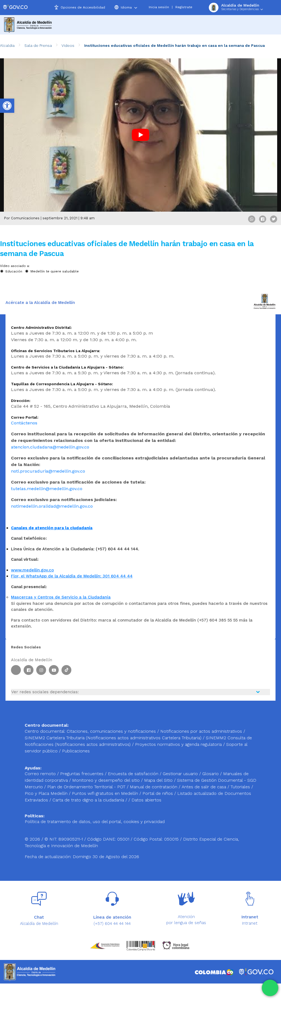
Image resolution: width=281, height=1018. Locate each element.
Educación (13, 271)
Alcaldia (7, 45)
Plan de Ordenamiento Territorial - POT (87, 786)
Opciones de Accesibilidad (83, 7)
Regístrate (183, 7)
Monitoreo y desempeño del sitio (106, 780)
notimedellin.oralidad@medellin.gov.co (52, 506)
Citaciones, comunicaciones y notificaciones (111, 731)
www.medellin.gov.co (32, 570)
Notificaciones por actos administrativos (201, 731)
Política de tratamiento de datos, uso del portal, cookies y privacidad (95, 821)
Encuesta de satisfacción (134, 773)
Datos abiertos (146, 800)
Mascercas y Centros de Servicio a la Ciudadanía (61, 597)
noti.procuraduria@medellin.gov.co (48, 471)
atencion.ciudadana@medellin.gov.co (50, 447)
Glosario (211, 773)
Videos (67, 45)
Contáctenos (24, 422)
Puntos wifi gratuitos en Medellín (105, 793)
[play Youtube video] (140, 135)
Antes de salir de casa (204, 786)
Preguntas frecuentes (82, 773)
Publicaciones (76, 751)
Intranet (249, 923)
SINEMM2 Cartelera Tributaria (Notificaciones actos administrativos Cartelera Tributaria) (113, 737)
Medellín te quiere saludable (54, 271)
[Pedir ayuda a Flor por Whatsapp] (270, 988)
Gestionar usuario (181, 773)
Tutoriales (241, 786)
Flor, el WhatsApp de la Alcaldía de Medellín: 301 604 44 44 (72, 576)
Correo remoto (41, 773)
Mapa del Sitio (159, 780)
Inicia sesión (159, 7)
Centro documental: (45, 731)
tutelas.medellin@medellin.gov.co (46, 488)
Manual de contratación (154, 786)
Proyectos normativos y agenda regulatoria (178, 744)
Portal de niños (158, 793)
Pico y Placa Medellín (47, 793)
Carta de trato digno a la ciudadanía (88, 800)
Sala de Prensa (38, 45)
